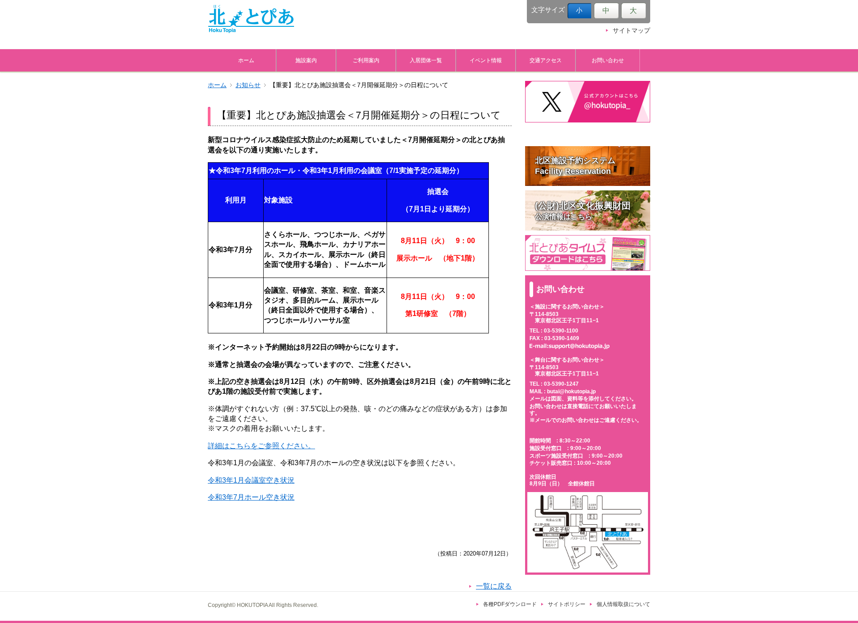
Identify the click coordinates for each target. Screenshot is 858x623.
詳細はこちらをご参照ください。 (261, 446)
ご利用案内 (366, 60)
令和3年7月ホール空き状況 (251, 497)
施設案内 (306, 60)
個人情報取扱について (623, 604)
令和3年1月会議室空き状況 (251, 480)
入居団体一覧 (426, 60)
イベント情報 (486, 60)
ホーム (246, 60)
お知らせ (248, 85)
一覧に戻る (494, 586)
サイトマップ (631, 30)
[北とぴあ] (251, 18)
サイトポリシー (566, 604)
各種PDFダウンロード (510, 604)
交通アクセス (546, 60)
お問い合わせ (608, 60)
